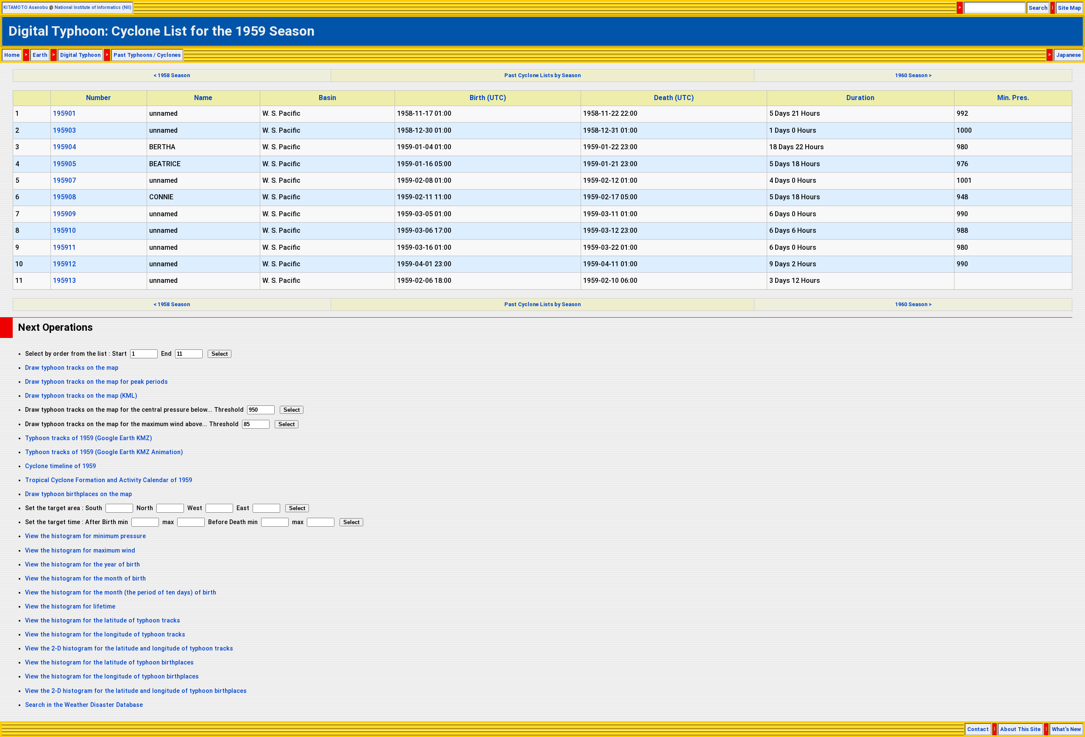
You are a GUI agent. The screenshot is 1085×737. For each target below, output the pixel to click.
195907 (64, 180)
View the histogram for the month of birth (85, 578)
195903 (64, 130)
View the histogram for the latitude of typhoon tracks (102, 620)
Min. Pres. (1013, 98)
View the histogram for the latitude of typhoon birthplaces (109, 662)
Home (11, 55)
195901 (64, 113)
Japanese (1068, 55)
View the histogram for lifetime (70, 606)
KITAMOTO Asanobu (25, 7)
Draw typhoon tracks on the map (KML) (81, 395)
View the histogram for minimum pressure (85, 536)
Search (1038, 8)
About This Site (1020, 729)
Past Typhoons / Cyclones (147, 55)
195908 (64, 197)
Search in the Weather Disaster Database (84, 705)
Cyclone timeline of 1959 (60, 466)
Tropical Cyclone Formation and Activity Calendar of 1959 (108, 480)
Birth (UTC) (488, 98)
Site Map (1069, 8)
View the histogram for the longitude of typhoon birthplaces (112, 676)
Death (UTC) (674, 98)
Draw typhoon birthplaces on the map (78, 494)
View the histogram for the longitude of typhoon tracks (105, 634)
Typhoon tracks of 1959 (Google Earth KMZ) (88, 438)
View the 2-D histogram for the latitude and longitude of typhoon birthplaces (136, 691)
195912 (64, 264)
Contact (978, 729)
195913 (64, 280)
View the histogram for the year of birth (82, 564)
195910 (64, 230)
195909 (64, 214)
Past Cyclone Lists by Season (542, 75)
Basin (327, 98)
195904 (64, 147)
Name (203, 98)
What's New (1066, 729)
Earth (40, 55)
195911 (64, 247)
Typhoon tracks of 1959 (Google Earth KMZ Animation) (104, 452)
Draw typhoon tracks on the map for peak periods (96, 381)
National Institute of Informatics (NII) (93, 7)
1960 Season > (913, 75)
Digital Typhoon (80, 55)
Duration (860, 98)
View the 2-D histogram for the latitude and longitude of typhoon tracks (129, 648)
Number (98, 98)
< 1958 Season (171, 75)
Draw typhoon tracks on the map (71, 367)
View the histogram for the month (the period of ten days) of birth (120, 592)
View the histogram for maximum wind (80, 550)
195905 (64, 164)
